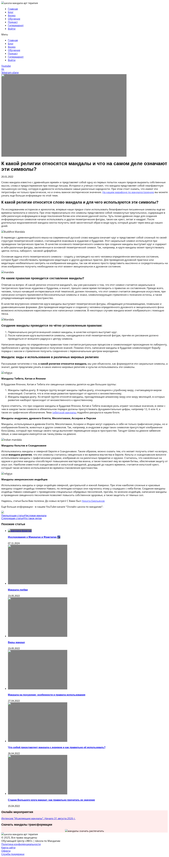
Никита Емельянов (93, 500)
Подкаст (13, 22)
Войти (12, 28)
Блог (10, 12)
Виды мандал (16, 642)
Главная (13, 8)
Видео (12, 15)
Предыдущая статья (13, 515)
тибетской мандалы (64, 412)
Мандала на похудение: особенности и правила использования (46, 694)
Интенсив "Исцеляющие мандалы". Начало (38, 818)
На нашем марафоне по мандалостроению (128, 192)
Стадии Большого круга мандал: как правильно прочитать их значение (51, 799)
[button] (84, 34)
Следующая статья (12, 518)
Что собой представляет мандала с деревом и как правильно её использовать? (56, 747)
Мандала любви (18, 589)
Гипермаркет (16, 25)
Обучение (14, 18)
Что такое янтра (32, 518)
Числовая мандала (35, 515)
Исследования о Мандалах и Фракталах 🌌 (34, 537)
